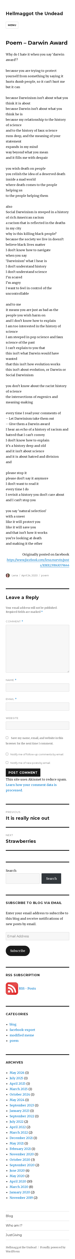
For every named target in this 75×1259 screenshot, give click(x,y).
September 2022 (22, 1116)
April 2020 (18, 1181)
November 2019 (21, 1198)
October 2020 (20, 1160)
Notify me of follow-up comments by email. (37, 754)
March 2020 (19, 1187)
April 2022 (18, 1127)
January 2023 (19, 1111)
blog (13, 1024)
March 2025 (19, 1089)
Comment (14, 621)
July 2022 (16, 1122)
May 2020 (17, 1176)
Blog (9, 1216)
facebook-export (22, 1030)
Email (11, 699)
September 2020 (22, 1165)
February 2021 (20, 1149)
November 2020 (22, 1154)
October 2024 (20, 1094)
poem (45, 575)
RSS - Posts (27, 988)
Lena (15, 575)
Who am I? (14, 1225)
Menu (12, 25)
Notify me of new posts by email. (30, 762)
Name (11, 680)
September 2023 (22, 1105)
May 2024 (17, 1100)
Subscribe (17, 951)
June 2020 (17, 1170)
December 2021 (21, 1138)
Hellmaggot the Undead (34, 13)
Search (11, 871)
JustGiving (14, 1235)
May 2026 (17, 1073)
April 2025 (18, 1083)
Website (12, 718)
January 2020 (20, 1192)
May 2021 (17, 1143)
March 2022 (19, 1132)
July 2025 (16, 1078)
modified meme (22, 1035)
